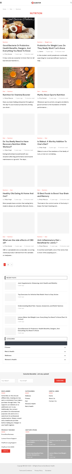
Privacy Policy (39, 470)
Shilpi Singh (8, 150)
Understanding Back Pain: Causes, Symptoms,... (34, 454)
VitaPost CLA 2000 (7, 447)
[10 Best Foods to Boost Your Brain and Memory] (53, 176)
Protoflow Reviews (7, 434)
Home (4, 9)
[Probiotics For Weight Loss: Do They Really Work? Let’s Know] (53, 28)
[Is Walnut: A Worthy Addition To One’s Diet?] (53, 124)
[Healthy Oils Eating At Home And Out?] (19, 176)
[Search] (71, 3)
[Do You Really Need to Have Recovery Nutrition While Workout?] (19, 124)
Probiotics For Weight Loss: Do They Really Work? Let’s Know (51, 46)
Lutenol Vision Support (9, 438)
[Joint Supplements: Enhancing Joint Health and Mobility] (10, 286)
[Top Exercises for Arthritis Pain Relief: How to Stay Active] (10, 297)
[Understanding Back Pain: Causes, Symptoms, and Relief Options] (10, 308)
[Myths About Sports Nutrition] (53, 77)
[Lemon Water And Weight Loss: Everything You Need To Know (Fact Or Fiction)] (10, 320)
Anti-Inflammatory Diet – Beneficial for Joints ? (49, 241)
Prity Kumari (8, 54)
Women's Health (35, 359)
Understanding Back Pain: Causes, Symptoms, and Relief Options (40, 306)
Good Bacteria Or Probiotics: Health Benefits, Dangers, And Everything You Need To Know (17, 48)
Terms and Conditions (25, 470)
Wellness (35, 355)
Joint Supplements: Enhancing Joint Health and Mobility (37, 283)
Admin (41, 51)
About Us (52, 398)
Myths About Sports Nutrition (51, 94)
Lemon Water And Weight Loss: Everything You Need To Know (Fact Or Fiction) (42, 318)
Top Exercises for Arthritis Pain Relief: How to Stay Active (38, 294)
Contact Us (53, 401)
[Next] (70, 430)
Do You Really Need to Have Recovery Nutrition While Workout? (15, 144)
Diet (11, 9)
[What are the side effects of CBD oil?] (19, 222)
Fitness (35, 347)
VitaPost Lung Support (8, 443)
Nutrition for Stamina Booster (16, 94)
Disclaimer (48, 470)
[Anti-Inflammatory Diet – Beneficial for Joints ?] (53, 222)
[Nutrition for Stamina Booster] (19, 77)
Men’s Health (35, 351)
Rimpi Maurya (9, 98)
